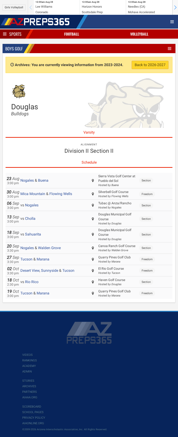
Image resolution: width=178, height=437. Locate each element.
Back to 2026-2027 (150, 65)
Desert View (29, 270)
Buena (43, 180)
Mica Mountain (32, 194)
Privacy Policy (33, 417)
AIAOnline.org (33, 423)
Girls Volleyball (14, 7)
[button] (175, 7)
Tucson (26, 259)
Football (71, 34)
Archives (29, 386)
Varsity (89, 132)
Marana (43, 259)
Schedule (89, 162)
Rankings (29, 360)
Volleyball (139, 34)
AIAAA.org (29, 397)
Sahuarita (33, 234)
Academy (29, 366)
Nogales (27, 180)
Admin (27, 371)
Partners (29, 392)
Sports (15, 34)
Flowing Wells (60, 194)
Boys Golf (14, 49)
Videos (27, 355)
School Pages (33, 412)
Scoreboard (31, 406)
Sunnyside (49, 270)
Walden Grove (49, 248)
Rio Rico (31, 282)
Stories (28, 380)
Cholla (30, 218)
